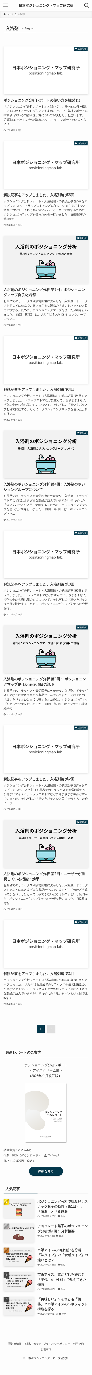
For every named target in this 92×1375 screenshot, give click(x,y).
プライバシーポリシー (56, 1343)
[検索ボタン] (86, 5)
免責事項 (46, 1349)
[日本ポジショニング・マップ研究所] (46, 5)
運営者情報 (15, 1343)
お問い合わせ (33, 1343)
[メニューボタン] (5, 5)
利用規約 (78, 1343)
